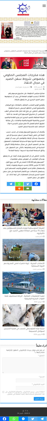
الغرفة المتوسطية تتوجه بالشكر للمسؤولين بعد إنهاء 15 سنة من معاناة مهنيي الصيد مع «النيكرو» (23, 231)
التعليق (41, 356)
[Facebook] (36, 184)
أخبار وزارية (35, 51)
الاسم (41, 377)
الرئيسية (42, 51)
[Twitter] (28, 184)
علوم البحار (18, 87)
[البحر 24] (23, 8)
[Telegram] (11, 184)
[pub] (23, 30)
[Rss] (27, 410)
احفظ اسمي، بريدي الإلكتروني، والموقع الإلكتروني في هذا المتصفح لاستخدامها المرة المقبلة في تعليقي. (24, 393)
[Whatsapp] (19, 184)
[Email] (28, 188)
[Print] (19, 188)
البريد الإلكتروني (38, 384)
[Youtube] (23, 410)
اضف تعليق (38, 89)
